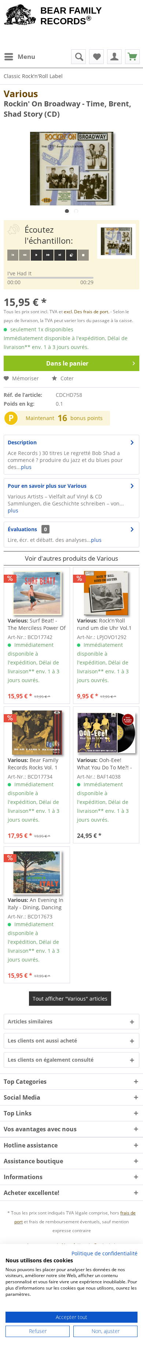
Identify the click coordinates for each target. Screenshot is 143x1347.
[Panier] (132, 56)
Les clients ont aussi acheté (42, 1040)
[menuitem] (19, 56)
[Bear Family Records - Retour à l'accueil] (20, 15)
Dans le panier (67, 363)
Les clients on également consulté (51, 1059)
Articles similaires (30, 1021)
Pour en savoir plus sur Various (47, 485)
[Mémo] (96, 56)
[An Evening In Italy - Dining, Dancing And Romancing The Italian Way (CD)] (37, 872)
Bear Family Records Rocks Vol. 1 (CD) (33, 764)
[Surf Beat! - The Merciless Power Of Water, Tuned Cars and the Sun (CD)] (37, 593)
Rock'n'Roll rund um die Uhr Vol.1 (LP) (104, 624)
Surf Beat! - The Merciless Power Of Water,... (37, 624)
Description (22, 442)
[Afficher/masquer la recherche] (78, 56)
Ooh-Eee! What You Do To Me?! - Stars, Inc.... (104, 764)
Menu (26, 56)
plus (26, 466)
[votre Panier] (114, 56)
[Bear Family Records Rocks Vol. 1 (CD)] (37, 732)
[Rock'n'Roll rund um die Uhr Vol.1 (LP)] (106, 593)
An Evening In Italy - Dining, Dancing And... (35, 903)
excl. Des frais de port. (87, 311)
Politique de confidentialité (105, 1253)
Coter (66, 378)
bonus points (86, 418)
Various (21, 93)
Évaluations (22, 529)
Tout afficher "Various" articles (70, 998)
